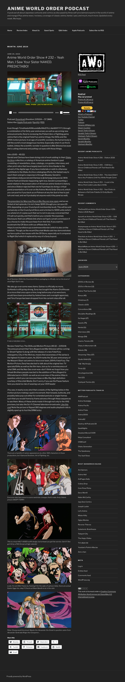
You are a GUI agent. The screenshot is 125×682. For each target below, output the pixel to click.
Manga (80, 336)
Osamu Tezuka (84, 341)
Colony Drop (83, 484)
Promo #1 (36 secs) (85, 99)
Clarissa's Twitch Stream (87, 136)
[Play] (10, 112)
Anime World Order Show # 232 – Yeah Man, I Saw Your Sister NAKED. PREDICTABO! (35, 62)
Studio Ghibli (83, 359)
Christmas (82, 300)
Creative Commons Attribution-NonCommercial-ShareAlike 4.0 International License (97, 594)
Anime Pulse (83, 410)
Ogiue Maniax (83, 520)
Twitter (80, 120)
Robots (80, 350)
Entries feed (82, 571)
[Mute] (61, 112)
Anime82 (81, 419)
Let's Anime (82, 511)
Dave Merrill (82, 493)
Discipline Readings (85, 314)
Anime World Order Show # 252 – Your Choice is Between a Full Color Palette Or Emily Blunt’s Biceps (96, 192)
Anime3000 (83, 415)
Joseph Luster (83, 506)
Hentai (80, 327)
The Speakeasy (84, 451)
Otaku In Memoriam (86, 346)
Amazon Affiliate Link (86, 125)
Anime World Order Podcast (48, 8)
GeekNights (82, 428)
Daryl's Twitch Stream (86, 130)
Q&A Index (63, 30)
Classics (81, 305)
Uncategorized (83, 373)
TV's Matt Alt (83, 543)
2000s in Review (84, 282)
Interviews (82, 332)
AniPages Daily (84, 479)
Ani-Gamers (82, 470)
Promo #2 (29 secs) (85, 102)
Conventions (83, 309)
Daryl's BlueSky (84, 139)
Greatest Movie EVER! (86, 433)
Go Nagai (81, 318)
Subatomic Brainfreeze (87, 529)
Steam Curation (84, 128)
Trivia (80, 368)
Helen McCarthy (84, 497)
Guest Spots (49, 30)
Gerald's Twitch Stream (87, 133)
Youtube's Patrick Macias (88, 547)
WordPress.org (84, 580)
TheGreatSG (83, 209)
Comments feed (84, 575)
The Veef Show (84, 456)
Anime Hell (82, 474)
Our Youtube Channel (86, 117)
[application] (39, 112)
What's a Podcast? (85, 114)
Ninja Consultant (84, 437)
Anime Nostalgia (84, 401)
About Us (36, 30)
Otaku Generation (85, 446)
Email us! (81, 94)
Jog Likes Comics (85, 502)
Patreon (81, 122)
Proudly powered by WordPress (19, 676)
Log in (80, 566)
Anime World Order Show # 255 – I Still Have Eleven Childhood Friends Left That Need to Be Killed (96, 167)
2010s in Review (84, 286)
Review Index (22, 30)
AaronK (81, 216)
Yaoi (79, 377)
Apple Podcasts (78, 30)
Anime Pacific (83, 405)
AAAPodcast (83, 396)
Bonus (80, 295)
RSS (42, 122)
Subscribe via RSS (96, 30)
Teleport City (83, 534)
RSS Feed (82, 74)
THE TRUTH (83, 364)
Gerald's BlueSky (84, 141)
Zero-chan (82, 552)
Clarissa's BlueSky (85, 144)
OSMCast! (82, 442)
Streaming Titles (84, 355)
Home (9, 30)
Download (20, 119)
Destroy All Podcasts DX (87, 424)
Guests (80, 323)
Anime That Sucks (85, 291)
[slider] (66, 112)
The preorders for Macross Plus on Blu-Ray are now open (32, 201)
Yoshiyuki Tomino (85, 382)
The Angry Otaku (84, 538)
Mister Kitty (82, 515)
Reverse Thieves (84, 525)
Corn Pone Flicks (84, 488)
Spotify (36, 122)
